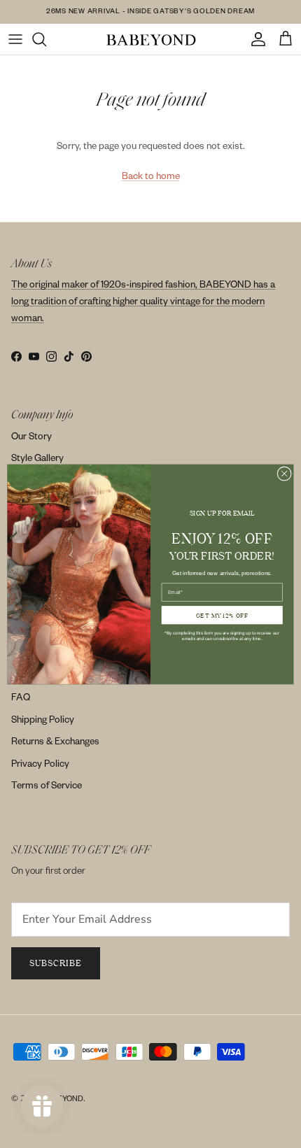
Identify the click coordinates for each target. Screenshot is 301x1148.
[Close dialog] (284, 473)
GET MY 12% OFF (222, 614)
